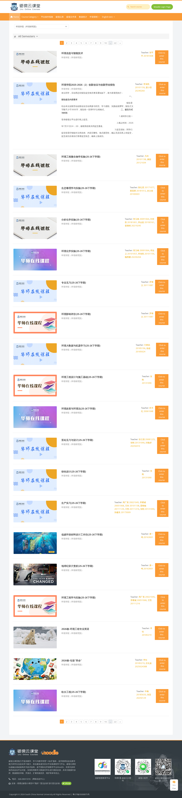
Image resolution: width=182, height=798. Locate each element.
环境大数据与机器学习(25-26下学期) (80, 345)
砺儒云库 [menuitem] (60, 16)
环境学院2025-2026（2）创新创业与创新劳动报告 (88, 84)
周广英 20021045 (131, 502)
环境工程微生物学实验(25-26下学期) (80, 156)
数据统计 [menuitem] (83, 16)
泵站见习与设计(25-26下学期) (77, 440)
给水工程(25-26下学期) (73, 691)
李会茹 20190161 (146, 222)
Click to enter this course (161, 57)
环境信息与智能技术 (72, 53)
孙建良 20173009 (122, 512)
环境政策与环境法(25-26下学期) (78, 408)
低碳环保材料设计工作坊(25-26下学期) (82, 534)
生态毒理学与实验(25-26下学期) (78, 188)
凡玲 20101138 (132, 505)
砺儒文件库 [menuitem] (71, 16)
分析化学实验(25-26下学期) (76, 219)
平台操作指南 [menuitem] (47, 16)
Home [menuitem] (16, 16)
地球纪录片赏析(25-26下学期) (77, 566)
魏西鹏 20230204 (133, 257)
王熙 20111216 (132, 509)
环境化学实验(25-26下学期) (76, 251)
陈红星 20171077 (146, 187)
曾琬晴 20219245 (133, 225)
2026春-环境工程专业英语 (75, 628)
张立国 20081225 (147, 439)
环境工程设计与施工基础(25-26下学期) (82, 377)
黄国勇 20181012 (138, 190)
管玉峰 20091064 (141, 219)
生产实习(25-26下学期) (73, 503)
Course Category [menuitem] (29, 16)
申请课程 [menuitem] (94, 16)
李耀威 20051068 (138, 600)
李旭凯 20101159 (146, 253)
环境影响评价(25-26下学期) (76, 314)
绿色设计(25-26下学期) (73, 471)
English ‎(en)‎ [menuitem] (107, 16)
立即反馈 (67, 783)
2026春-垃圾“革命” (71, 660)
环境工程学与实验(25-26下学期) (78, 597)
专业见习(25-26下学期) (73, 282)
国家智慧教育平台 (102, 778)
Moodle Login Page (162, 7)
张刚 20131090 (137, 442)
